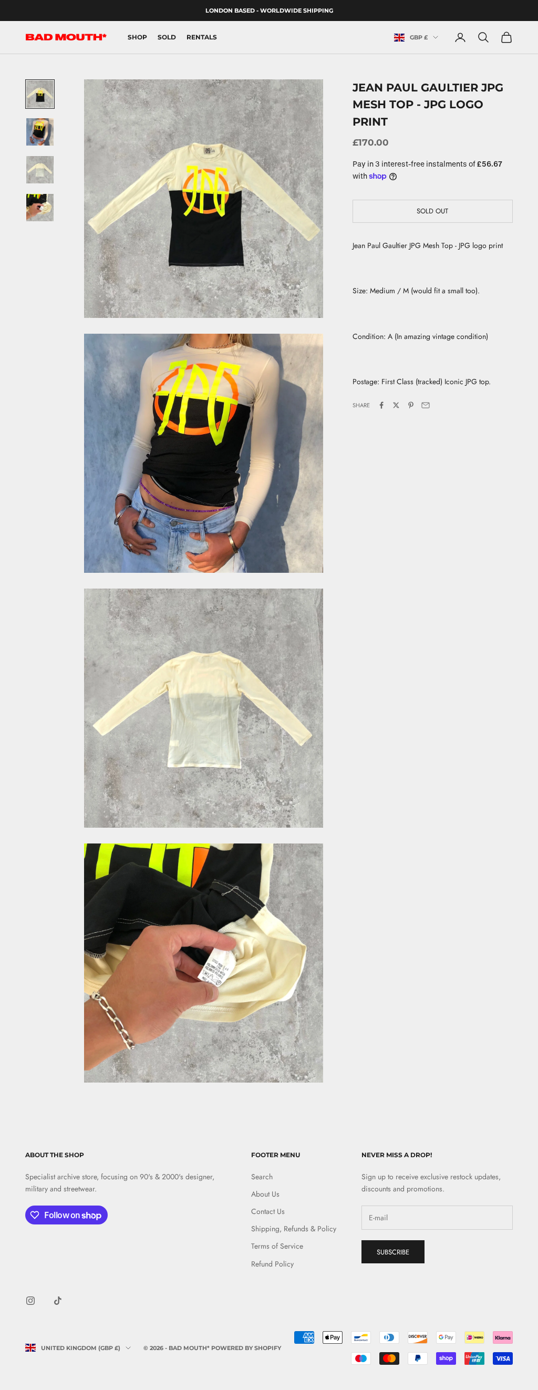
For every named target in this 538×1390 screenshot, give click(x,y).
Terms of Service (277, 1246)
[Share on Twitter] (396, 405)
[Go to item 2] (40, 132)
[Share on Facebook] (381, 405)
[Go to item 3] (40, 169)
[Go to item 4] (40, 207)
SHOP (137, 37)
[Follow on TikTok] (58, 1300)
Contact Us (268, 1211)
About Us (265, 1194)
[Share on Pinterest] (411, 405)
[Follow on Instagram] (30, 1300)
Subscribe (393, 1252)
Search (262, 1176)
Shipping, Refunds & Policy (293, 1228)
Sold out (432, 211)
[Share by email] (425, 405)
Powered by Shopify (246, 1348)
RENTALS (202, 37)
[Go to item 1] (40, 94)
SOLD (167, 37)
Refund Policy (272, 1264)
